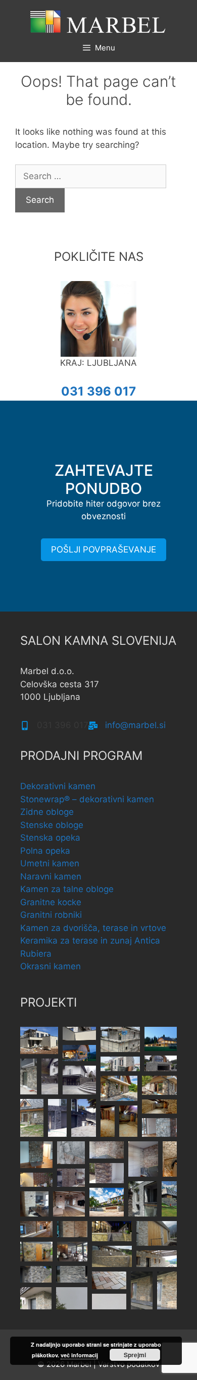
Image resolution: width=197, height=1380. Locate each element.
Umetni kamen (49, 863)
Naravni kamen (50, 876)
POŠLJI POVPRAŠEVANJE (103, 549)
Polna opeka (45, 851)
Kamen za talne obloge (67, 889)
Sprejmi (135, 1354)
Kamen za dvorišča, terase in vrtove (93, 928)
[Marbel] (98, 21)
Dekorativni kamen (57, 786)
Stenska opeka (50, 838)
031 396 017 (98, 391)
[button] (39, 1040)
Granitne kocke (50, 902)
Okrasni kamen (50, 966)
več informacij (79, 1355)
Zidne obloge (47, 812)
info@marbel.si (135, 725)
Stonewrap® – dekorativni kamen (87, 799)
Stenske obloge (51, 825)
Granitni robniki (51, 915)
